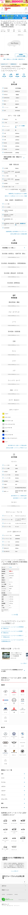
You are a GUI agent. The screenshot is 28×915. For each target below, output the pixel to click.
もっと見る (14, 614)
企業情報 (3, 894)
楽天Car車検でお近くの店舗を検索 (18, 233)
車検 (14, 30)
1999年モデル (13, 64)
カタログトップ (4, 64)
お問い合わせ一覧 (10, 905)
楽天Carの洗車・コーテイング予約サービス (16, 447)
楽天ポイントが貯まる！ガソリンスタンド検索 (16, 196)
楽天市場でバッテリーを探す (20, 498)
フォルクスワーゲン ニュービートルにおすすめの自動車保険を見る (12, 640)
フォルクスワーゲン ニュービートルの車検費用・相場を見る (11, 632)
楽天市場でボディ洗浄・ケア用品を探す (17, 445)
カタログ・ (3, 30)
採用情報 (16, 894)
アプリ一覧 (4, 905)
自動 (25, 30)
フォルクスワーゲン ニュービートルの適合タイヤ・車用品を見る (12, 636)
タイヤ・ (19, 30)
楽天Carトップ (4, 12)
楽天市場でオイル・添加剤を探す (19, 495)
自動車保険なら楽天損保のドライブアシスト (16, 231)
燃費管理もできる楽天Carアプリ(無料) (18, 193)
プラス (10, 567)
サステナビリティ (17, 905)
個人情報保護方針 (10, 894)
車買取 (8, 30)
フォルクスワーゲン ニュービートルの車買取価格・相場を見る (12, 627)
